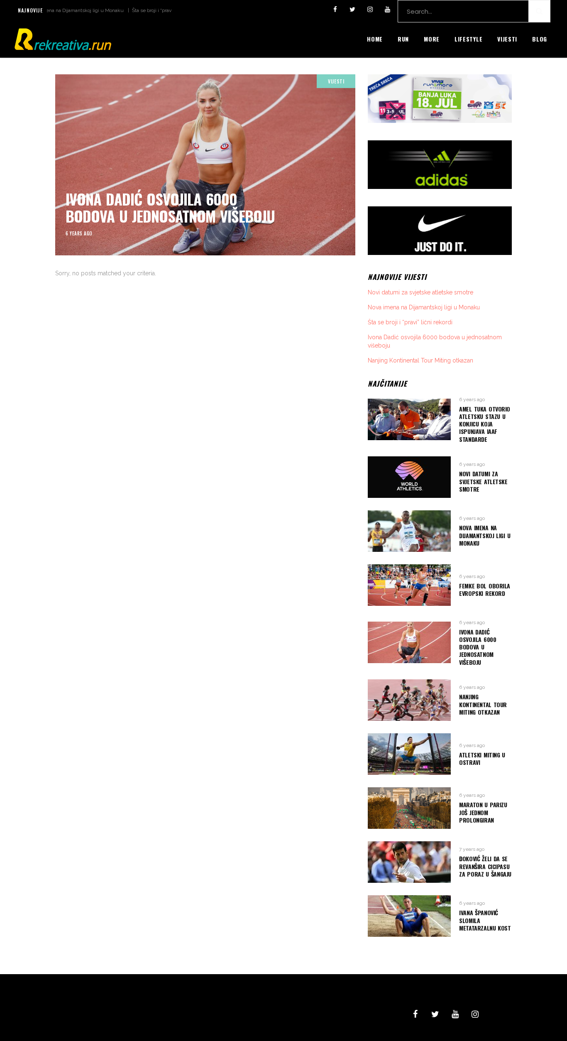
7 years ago (471, 849)
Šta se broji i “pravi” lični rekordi (146, 10)
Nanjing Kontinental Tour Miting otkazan (420, 360)
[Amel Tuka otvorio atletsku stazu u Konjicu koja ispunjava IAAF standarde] (409, 419)
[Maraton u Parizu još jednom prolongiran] (409, 808)
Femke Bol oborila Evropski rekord (484, 589)
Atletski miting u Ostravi (482, 758)
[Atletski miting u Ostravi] (409, 754)
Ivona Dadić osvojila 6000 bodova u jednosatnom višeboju (170, 207)
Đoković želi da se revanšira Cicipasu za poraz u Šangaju (485, 866)
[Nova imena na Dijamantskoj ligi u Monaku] (409, 531)
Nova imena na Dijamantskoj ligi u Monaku (55, 10)
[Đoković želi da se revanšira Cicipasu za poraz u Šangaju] (409, 862)
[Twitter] (352, 9)
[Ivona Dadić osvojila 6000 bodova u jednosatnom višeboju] (205, 164)
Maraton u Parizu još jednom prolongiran (483, 812)
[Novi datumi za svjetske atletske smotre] (409, 477)
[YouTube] (387, 9)
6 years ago (79, 233)
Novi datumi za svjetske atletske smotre (420, 292)
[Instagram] (370, 9)
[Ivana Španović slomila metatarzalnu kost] (409, 916)
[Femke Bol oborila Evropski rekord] (409, 585)
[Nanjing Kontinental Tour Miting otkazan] (409, 700)
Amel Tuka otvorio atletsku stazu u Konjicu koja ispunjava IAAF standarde (484, 423)
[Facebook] (335, 9)
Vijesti (336, 81)
